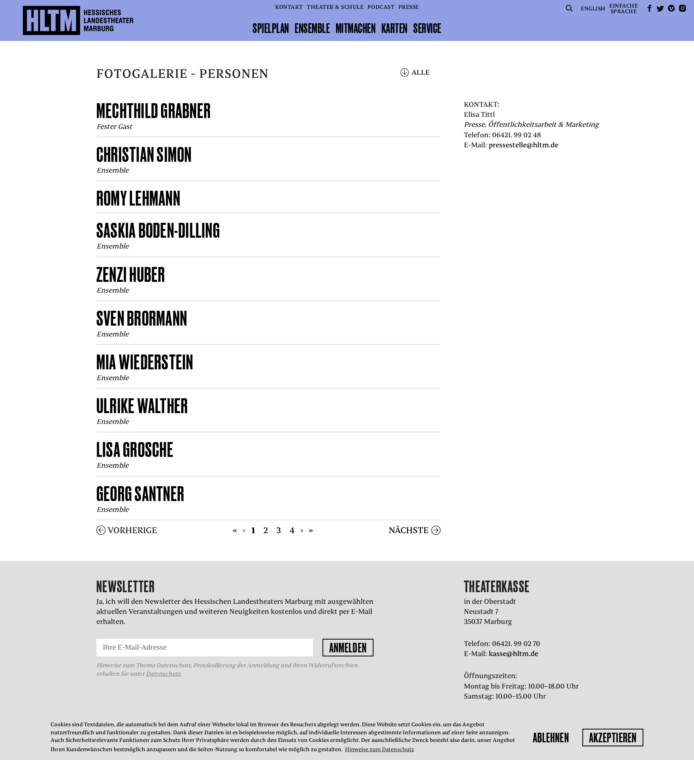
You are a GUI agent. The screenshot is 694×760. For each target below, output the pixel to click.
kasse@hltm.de (513, 653)
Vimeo (671, 8)
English (593, 8)
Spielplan (271, 28)
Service (427, 28)
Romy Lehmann (138, 198)
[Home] (78, 20)
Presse (408, 7)
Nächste (409, 530)
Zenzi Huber (130, 274)
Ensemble (312, 28)
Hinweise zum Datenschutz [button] (379, 749)
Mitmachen (356, 28)
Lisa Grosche (135, 449)
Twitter (660, 8)
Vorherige (132, 530)
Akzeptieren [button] (613, 737)
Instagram (682, 8)
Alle (421, 72)
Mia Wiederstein (145, 361)
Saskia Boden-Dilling (158, 230)
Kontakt (289, 7)
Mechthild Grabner (153, 110)
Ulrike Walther (142, 405)
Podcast (381, 7)
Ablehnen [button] (551, 737)
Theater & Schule (335, 7)
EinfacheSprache (623, 8)
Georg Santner (140, 493)
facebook (649, 8)
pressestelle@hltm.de (523, 145)
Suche (569, 8)
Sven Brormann (141, 318)
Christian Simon (144, 154)
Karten (395, 28)
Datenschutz (163, 673)
